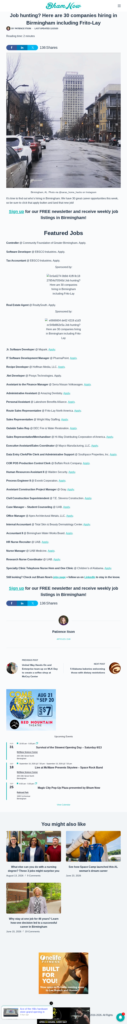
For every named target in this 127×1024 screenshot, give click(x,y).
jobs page (59, 577)
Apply (51, 349)
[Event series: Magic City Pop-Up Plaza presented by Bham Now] (36, 784)
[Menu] (119, 5)
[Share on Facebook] (11, 47)
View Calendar (63, 805)
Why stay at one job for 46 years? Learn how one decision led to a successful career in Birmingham (34, 922)
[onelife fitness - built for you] (63, 973)
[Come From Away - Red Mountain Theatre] (31, 709)
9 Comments (34, 875)
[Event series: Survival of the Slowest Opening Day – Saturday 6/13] (37, 744)
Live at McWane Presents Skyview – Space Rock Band (69, 767)
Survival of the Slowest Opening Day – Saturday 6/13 (69, 747)
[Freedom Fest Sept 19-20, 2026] (63, 1015)
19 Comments (32, 931)
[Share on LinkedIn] (22, 47)
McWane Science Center (27, 752)
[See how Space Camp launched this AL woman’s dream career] (93, 846)
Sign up (16, 211)
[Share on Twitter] (32, 47)
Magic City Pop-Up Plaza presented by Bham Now (69, 787)
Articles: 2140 (63, 639)
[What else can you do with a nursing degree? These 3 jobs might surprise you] (33, 846)
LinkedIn (89, 577)
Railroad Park (22, 792)
